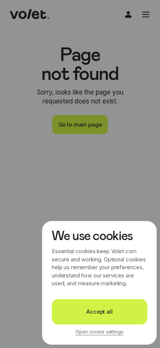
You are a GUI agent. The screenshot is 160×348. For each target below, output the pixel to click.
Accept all (99, 311)
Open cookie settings (99, 332)
